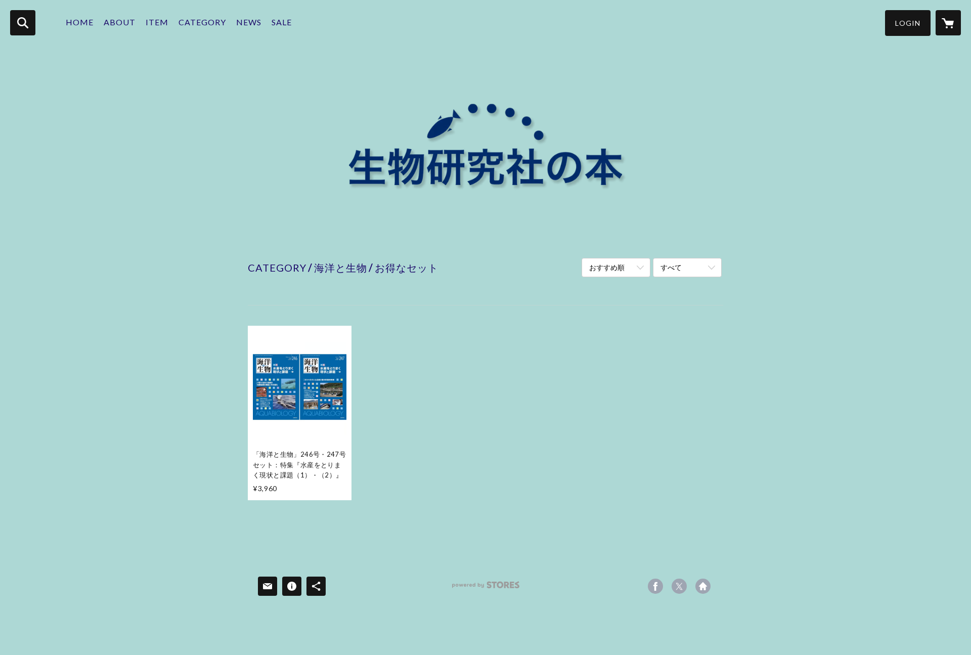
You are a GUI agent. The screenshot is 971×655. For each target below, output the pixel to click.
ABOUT (120, 22)
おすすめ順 (607, 267)
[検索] (22, 22)
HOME (80, 22)
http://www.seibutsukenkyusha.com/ (703, 586)
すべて (671, 267)
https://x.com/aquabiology (679, 586)
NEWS (248, 22)
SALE (282, 22)
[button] (908, 23)
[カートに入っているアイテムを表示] (948, 22)
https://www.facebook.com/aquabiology (655, 586)
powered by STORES (485, 588)
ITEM (157, 22)
